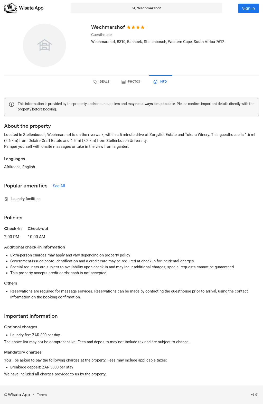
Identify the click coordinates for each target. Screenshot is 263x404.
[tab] (102, 82)
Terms (42, 395)
